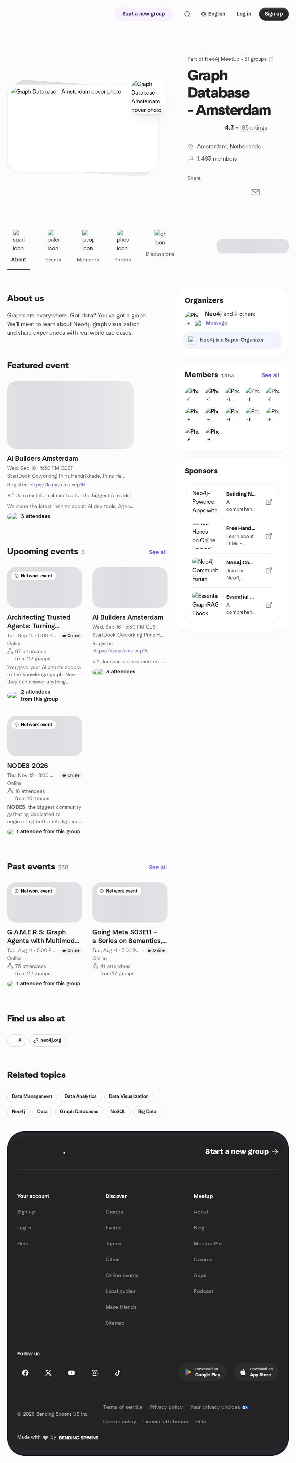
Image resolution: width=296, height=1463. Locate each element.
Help (23, 1243)
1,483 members (217, 159)
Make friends (121, 1307)
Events (114, 1227)
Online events (122, 1275)
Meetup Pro (208, 1243)
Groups (114, 1212)
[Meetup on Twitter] (48, 1373)
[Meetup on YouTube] (71, 1373)
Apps (200, 1275)
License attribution (165, 1421)
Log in (24, 1227)
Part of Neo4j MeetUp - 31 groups (227, 59)
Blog (199, 1227)
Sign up (26, 1212)
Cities (113, 1259)
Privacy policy (166, 1407)
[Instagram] (95, 1373)
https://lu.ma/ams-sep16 (57, 484)
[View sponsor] (269, 501)
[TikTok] (118, 1373)
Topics (114, 1243)
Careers (203, 1259)
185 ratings (253, 128)
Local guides (121, 1291)
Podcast (203, 1291)
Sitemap (115, 1323)
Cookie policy (119, 1421)
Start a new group (237, 1151)
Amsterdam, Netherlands (229, 146)
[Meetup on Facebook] (25, 1373)
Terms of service (123, 1407)
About (201, 1212)
